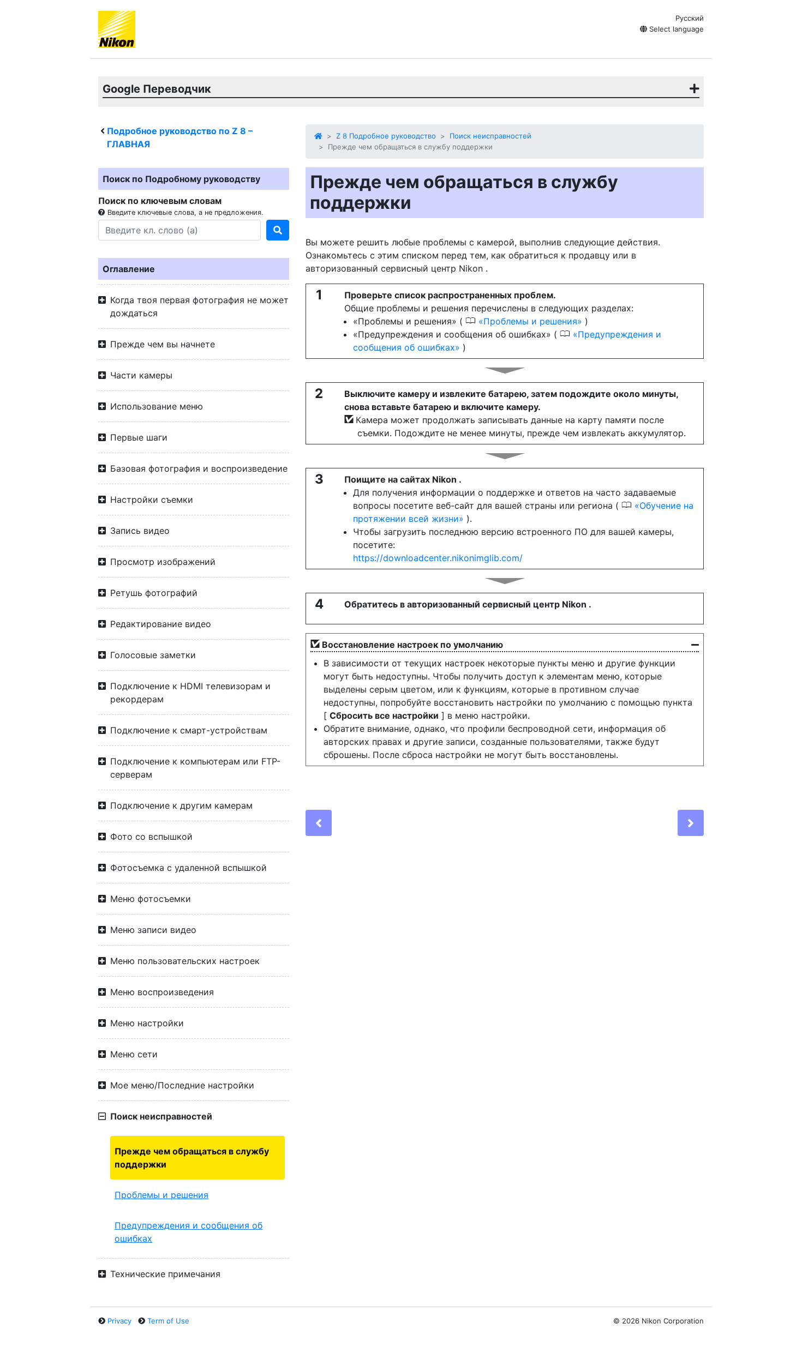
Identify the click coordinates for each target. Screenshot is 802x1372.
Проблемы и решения (161, 1194)
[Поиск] (277, 230)
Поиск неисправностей (490, 135)
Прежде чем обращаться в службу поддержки (192, 1158)
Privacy (119, 1320)
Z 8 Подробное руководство (386, 135)
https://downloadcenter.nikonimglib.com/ (438, 557)
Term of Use (168, 1320)
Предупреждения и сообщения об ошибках (188, 1232)
